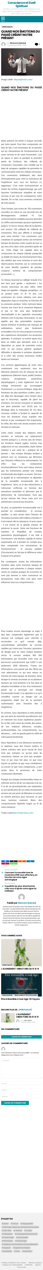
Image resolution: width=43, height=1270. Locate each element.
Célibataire (8, 1234)
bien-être (7, 1230)
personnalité (23, 1237)
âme (18, 1251)
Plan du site (21, 1267)
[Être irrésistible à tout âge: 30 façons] (21, 984)
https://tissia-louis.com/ (22, 813)
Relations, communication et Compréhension (21, 1244)
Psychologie (21, 1241)
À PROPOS (28, 1265)
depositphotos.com (23, 79)
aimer (6, 1224)
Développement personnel (27, 1234)
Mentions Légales (35, 1263)
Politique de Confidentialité (12, 1265)
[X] (14, 861)
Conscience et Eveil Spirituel (21, 4)
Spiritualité (7, 965)
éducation (28, 1251)
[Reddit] (22, 861)
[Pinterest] (5, 863)
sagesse (7, 1248)
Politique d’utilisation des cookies (13, 1263)
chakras (19, 1230)
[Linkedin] (30, 861)
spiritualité (8, 1251)
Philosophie (7, 995)
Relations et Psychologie (26, 995)
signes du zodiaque (22, 1248)
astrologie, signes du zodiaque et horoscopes (21, 1227)
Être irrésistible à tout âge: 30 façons (20, 999)
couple (29, 1230)
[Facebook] (5, 861)
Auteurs (38, 1265)
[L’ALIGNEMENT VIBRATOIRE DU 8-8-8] (21, 952)
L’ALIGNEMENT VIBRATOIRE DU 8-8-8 (20, 968)
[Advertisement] (21, 115)
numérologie (9, 1237)
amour (15, 1224)
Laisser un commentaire (22, 1037)
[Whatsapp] (14, 863)
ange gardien (27, 1224)
